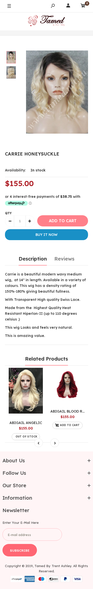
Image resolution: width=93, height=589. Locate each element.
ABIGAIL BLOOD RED (68, 411)
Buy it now (46, 234)
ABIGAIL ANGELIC (25, 423)
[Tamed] (46, 21)
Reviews (64, 259)
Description (33, 259)
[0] (83, 6)
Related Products (46, 359)
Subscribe (20, 550)
